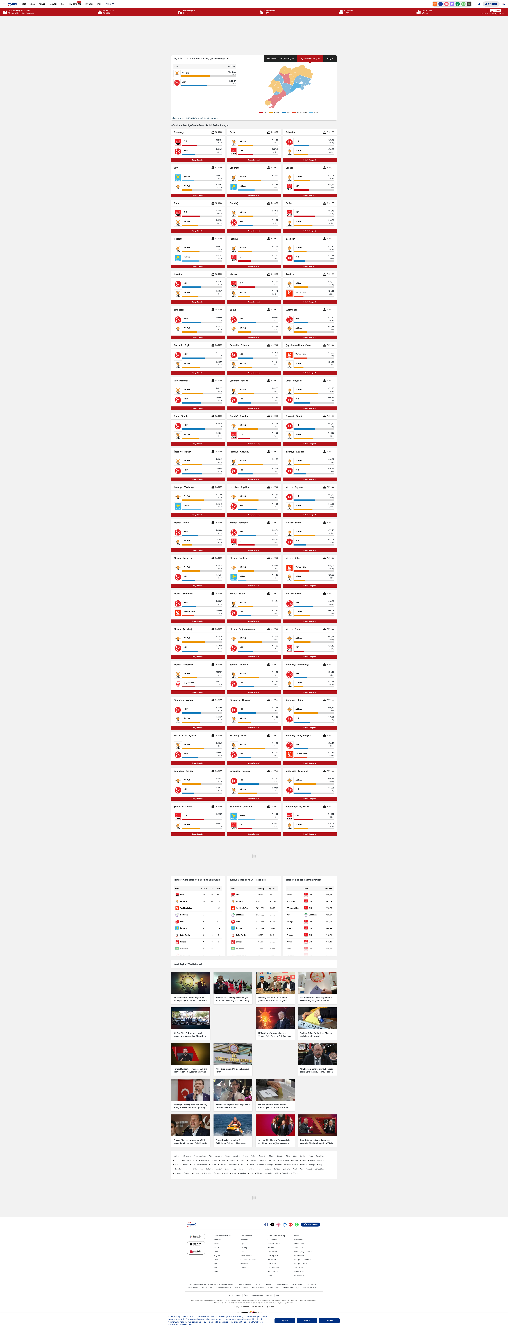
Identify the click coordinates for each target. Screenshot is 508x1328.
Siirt (226, 1169)
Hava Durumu (272, 1271)
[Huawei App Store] (196, 1252)
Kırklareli (223, 1164)
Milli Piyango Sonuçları (303, 1251)
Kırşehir (233, 1164)
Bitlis (288, 1156)
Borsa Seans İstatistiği (276, 1235)
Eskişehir (252, 1160)
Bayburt (187, 1173)
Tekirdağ (250, 1169)
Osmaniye (286, 1173)
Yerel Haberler (246, 1235)
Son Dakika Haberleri (222, 1235)
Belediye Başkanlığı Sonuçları (280, 58)
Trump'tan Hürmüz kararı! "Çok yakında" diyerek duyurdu (212, 1284)
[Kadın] (469, 4)
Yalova (259, 1173)
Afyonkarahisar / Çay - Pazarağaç (208, 58)
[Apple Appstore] (196, 1244)
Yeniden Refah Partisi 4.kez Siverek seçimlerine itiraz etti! (316, 1034)
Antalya (236, 1156)
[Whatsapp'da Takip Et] (297, 1225)
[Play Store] (196, 1236)
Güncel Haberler (245, 1284)
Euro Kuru (271, 1263)
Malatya (270, 1164)
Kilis (276, 1173)
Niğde (187, 1169)
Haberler (217, 1239)
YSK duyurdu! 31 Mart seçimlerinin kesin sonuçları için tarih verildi (316, 999)
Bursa (311, 1156)
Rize (201, 1169)
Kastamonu (202, 1164)
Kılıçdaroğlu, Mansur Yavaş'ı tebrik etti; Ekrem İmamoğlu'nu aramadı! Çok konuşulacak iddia (274, 1143)
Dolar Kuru (271, 1259)
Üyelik (246, 1295)
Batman (217, 1173)
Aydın (253, 1156)
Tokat (259, 1169)
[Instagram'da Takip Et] (278, 1225)
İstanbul (177, 1164)
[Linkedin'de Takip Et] (285, 1225)
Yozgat (309, 1169)
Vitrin (243, 1251)
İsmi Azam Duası (241, 1287)
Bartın (234, 1173)
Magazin (217, 1255)
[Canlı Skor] (446, 4)
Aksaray (177, 1173)
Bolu (295, 1156)
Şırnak (225, 1173)
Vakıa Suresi (193, 1287)
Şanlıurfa (286, 1169)
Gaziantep (263, 1160)
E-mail (243, 1267)
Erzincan (232, 1160)
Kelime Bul (298, 1239)
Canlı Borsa (272, 1239)
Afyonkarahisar (200, 1156)
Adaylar (330, 58)
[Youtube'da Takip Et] (291, 1225)
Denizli (194, 1160)
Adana (177, 1156)
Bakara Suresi (207, 1287)
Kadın (216, 1251)
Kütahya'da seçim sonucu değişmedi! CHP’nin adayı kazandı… (233, 1106)
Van (301, 1169)
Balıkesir (262, 1156)
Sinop (234, 1169)
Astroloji (244, 1247)
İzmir (186, 1164)
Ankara (227, 1156)
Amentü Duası (273, 1287)
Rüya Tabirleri (273, 1267)
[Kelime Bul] (452, 4)
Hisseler (270, 1247)
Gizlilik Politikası (257, 1295)
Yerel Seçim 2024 (309, 1287)
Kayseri (213, 1164)
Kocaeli (243, 1164)
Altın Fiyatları (272, 1255)
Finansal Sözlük (273, 1243)
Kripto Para (272, 1251)
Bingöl (279, 1156)
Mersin (321, 1160)
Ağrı (210, 1156)
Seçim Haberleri (247, 1255)
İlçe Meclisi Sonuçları (310, 58)
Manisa (279, 1164)
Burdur (302, 1156)
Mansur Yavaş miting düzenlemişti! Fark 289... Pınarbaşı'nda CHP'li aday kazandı (232, 1000)
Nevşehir (178, 1169)
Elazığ (223, 1160)
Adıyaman (187, 1156)
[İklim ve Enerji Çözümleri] (463, 4)
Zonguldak (319, 1169)
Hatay (304, 1160)
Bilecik (271, 1156)
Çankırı (177, 1160)
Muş (320, 1164)
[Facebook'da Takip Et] (266, 1225)
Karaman (197, 1173)
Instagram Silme (300, 1263)
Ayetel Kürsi (299, 1271)
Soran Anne (299, 1243)
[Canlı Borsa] (458, 4)
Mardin (304, 1164)
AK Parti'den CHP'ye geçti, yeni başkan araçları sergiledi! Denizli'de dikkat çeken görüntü (190, 1036)
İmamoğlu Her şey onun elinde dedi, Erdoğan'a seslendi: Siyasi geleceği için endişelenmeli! (190, 1107)
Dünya (268, 1284)
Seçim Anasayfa (182, 58)
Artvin (245, 1156)
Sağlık (243, 1243)
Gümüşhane (284, 1160)
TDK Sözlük (299, 1267)
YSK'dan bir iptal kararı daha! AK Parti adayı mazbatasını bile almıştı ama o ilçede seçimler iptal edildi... (274, 1107)
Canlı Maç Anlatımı (248, 1259)
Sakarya (209, 1169)
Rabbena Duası (258, 1287)
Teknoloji (244, 1239)
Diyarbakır (205, 1160)
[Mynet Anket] (435, 4)
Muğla (312, 1164)
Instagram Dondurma (302, 1259)
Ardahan (243, 1173)
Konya (251, 1164)
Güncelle (497, 11)
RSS (277, 1295)
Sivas (241, 1169)
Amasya (219, 1156)
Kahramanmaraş (291, 1164)
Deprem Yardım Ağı (291, 1287)
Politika (258, 1284)
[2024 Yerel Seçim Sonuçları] (5, 12)
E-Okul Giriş (299, 1255)
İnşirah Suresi (297, 1284)
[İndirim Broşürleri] (441, 4)
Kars (193, 1164)
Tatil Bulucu (299, 1247)
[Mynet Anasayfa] (12, 3)
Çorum (186, 1160)
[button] (4, 4)
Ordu (195, 1169)
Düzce (295, 1173)
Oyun (296, 1235)
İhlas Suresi (311, 1284)
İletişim (230, 1295)
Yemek (216, 1247)
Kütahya (260, 1164)
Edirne (214, 1160)
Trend (216, 1259)
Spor (215, 1267)
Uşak (295, 1169)
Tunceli (277, 1169)
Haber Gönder (312, 1224)
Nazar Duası (299, 1275)
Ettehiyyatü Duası (223, 1287)
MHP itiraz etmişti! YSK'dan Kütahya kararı (232, 1070)
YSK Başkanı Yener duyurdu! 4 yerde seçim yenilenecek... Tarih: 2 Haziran (316, 1070)
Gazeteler (244, 1263)
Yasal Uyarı (269, 1295)
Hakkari (295, 1160)
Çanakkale (320, 1156)
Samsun (219, 1169)
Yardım (238, 1295)
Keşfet (269, 1275)
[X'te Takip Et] (272, 1225)
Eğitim (216, 1263)
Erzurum (242, 1160)
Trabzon (267, 1169)
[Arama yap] (479, 4)
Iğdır (251, 1173)
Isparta (312, 1160)
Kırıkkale (207, 1173)
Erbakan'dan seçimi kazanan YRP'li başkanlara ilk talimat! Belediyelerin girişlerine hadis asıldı (190, 1143)
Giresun (273, 1160)
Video (216, 1271)
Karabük (268, 1173)
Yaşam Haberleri (281, 1284)
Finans (216, 1243)
